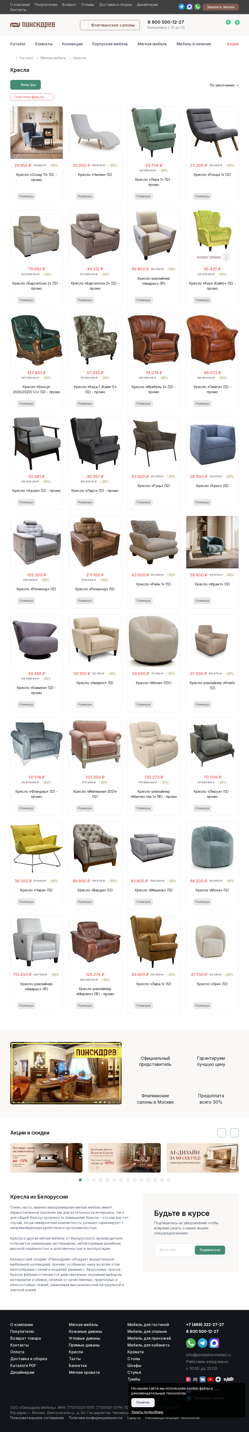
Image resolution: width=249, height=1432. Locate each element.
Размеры (26, 196)
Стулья (134, 1372)
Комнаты (44, 43)
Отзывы (87, 4)
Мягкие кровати (84, 1372)
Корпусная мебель (110, 43)
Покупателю (22, 1331)
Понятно (143, 1402)
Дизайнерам (147, 4)
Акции (233, 43)
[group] (46, 1158)
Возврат (69, 4)
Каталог (18, 43)
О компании (20, 4)
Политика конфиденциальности (95, 1418)
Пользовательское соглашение (37, 1418)
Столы (133, 1358)
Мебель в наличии (194, 43)
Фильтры (28, 85)
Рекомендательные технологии (172, 1418)
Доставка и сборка (115, 4)
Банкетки (78, 1365)
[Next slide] (234, 1132)
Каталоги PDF (23, 1365)
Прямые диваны (84, 1345)
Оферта (133, 1418)
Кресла (76, 1351)
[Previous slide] (221, 1132)
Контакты (18, 10)
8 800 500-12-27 (202, 1331)
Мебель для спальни (147, 1331)
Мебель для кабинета (148, 1345)
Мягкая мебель (152, 43)
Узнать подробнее (147, 1412)
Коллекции (72, 43)
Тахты (75, 1358)
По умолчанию (222, 85)
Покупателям (46, 4)
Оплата (17, 1351)
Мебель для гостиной (148, 1324)
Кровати (135, 1351)
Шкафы (134, 1365)
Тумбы (133, 1379)
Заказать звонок (221, 7)
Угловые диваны (84, 1338)
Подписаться (210, 1250)
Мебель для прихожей (149, 1338)
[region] (124, 55)
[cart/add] (52, 196)
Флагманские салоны (113, 25)
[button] (80, 1179)
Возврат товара (25, 1338)
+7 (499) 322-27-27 (205, 1324)
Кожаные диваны (85, 1331)
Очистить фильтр (29, 97)
